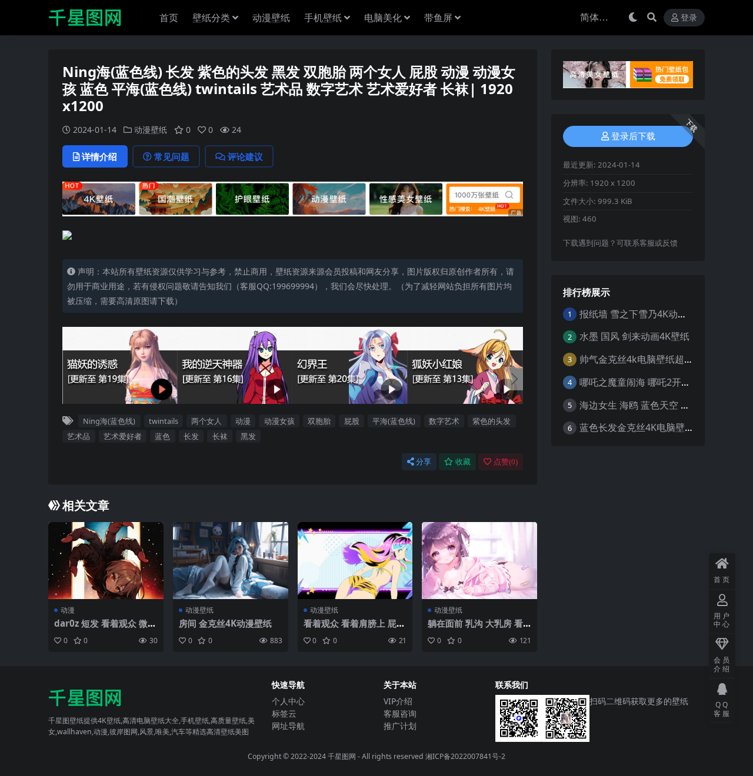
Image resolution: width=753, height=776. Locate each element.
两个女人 (206, 421)
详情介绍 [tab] (99, 156)
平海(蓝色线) (393, 421)
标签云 (284, 713)
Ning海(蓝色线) (109, 421)
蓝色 (162, 436)
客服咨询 (400, 713)
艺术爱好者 (123, 436)
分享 (423, 461)
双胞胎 (319, 421)
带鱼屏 (438, 17)
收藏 (463, 461)
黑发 (248, 436)
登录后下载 (633, 136)
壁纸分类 (211, 17)
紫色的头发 (491, 421)
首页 (168, 17)
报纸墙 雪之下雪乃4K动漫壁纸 (642, 313)
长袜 (220, 436)
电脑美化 (383, 17)
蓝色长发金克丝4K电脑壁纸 (636, 427)
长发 (191, 436)
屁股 (351, 421)
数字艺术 (444, 421)
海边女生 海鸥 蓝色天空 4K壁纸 (645, 405)
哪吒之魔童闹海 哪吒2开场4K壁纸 (650, 382)
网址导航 (288, 725)
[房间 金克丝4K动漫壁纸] (230, 560)
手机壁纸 (323, 17)
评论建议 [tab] (245, 156)
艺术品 (78, 436)
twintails (163, 421)
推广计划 (400, 725)
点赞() (506, 461)
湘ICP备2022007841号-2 (465, 756)
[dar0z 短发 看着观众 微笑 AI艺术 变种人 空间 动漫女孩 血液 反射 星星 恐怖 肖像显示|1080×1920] (106, 560)
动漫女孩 (279, 421)
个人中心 (288, 701)
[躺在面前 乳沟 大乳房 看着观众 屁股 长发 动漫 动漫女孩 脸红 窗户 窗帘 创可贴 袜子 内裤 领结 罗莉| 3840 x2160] (479, 560)
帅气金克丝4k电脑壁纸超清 (636, 359)
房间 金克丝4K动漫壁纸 (225, 623)
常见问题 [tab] (171, 156)
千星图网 (341, 756)
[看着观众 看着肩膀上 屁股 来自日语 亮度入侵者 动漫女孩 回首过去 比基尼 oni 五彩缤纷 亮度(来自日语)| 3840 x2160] (355, 560)
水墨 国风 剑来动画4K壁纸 (634, 336)
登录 (689, 18)
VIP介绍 (398, 701)
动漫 (243, 421)
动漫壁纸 (271, 17)
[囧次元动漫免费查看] (292, 198)
